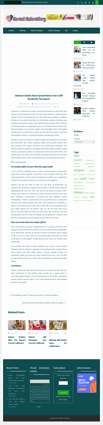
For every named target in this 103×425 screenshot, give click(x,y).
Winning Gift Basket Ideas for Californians (58, 343)
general (76, 179)
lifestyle (78, 192)
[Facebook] (78, 2)
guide (83, 178)
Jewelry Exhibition (90, 182)
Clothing (22, 31)
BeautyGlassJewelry (90, 160)
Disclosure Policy (47, 104)
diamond (91, 171)
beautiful (78, 160)
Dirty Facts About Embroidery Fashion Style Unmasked (42, 303)
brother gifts (77, 163)
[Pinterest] (93, 2)
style (92, 197)
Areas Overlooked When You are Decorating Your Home (17, 377)
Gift (66, 31)
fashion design (82, 174)
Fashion (11, 31)
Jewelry (75, 31)
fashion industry (90, 174)
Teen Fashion (77, 200)
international (78, 182)
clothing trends (91, 166)
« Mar (39, 407)
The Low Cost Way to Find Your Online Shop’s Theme (17, 401)
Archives (77, 139)
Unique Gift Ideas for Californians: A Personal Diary (88, 65)
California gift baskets (89, 163)
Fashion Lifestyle (54, 31)
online (92, 193)
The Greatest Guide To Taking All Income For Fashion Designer (35, 295)
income (91, 178)
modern (86, 193)
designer (79, 170)
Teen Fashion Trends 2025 (86, 200)
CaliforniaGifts (77, 166)
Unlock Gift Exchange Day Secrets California (37, 340)
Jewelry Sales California (79, 188)
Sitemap (55, 104)
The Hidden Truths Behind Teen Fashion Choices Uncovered (84, 80)
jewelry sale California (78, 185)
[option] (40, 2)
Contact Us (37, 104)
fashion (75, 174)
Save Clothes (77, 197)
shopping (84, 197)
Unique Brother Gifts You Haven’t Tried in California (17, 340)
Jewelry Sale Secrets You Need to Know (34, 2)
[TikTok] (89, 2)
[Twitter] (85, 2)
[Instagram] (82, 2)
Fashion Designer (36, 31)
